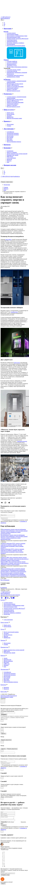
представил (8, 239)
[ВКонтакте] (2, 502)
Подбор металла (8, 634)
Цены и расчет (5, 622)
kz (4, 25)
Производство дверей (12, 155)
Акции (5, 658)
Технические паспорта (13, 134)
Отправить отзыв (5, 874)
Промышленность (11, 64)
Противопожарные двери (13, 37)
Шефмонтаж (10, 117)
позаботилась (14, 312)
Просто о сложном (12, 152)
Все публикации (5, 580)
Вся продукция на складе (13, 90)
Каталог (6, 31)
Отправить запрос (5, 763)
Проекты (7, 121)
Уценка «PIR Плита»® (13, 85)
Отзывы (9, 125)
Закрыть (3, 883)
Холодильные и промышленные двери (17, 35)
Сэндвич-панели (11, 33)
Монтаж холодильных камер (14, 118)
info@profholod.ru (5, 18)
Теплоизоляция (11, 44)
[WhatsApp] (5, 502)
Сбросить (3, 733)
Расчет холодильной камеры (11, 632)
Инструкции (10, 136)
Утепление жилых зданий (13, 69)
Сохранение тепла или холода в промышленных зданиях (15, 76)
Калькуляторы (10, 114)
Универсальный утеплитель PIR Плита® (17, 38)
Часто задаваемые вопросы (14, 141)
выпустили (17, 362)
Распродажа (7, 79)
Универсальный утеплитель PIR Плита (14, 608)
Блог (8, 162)
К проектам (4, 587)
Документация (9, 129)
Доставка (9, 115)
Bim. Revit (9, 138)
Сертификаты (10, 131)
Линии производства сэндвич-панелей (17, 153)
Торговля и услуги (12, 65)
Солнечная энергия (12, 71)
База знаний (10, 137)
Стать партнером (11, 158)
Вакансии (9, 159)
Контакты (7, 144)
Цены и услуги (9, 109)
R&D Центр (10, 156)
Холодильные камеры (12, 34)
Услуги (3, 629)
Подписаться (4, 518)
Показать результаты (6, 740)
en (4, 22)
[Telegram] (9, 502)
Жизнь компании (8, 661)
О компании (10, 151)
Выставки (6, 662)
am (4, 24)
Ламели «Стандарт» (12, 89)
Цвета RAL (10, 140)
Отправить (3, 825)
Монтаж (6, 636)
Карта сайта (4, 691)
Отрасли (6, 59)
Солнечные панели (12, 40)
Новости (9, 160)
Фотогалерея (10, 124)
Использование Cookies (7, 697)
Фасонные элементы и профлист (15, 42)
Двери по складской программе (15, 86)
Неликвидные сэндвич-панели (15, 83)
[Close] (3, 701)
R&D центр (7, 651)
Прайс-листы (10, 112)
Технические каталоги (13, 133)
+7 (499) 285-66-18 (5, 17)
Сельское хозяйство (12, 61)
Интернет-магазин (10, 165)
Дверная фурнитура (12, 41)
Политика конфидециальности (9, 695)
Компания (7, 148)
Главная (6, 187)
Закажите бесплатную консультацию (10, 594)
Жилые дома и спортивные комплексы (17, 67)
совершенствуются (22, 441)
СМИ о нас (7, 663)
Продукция (8, 28)
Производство (4, 647)
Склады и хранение (12, 62)
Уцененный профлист (12, 88)
